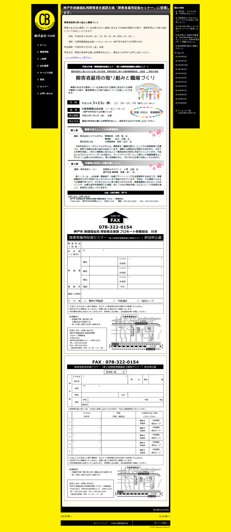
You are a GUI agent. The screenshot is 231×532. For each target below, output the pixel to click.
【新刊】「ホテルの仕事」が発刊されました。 (186, 12)
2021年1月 (182, 86)
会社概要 (44, 66)
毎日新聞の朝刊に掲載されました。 (187, 47)
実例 (42, 79)
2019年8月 (182, 103)
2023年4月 (182, 57)
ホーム (43, 45)
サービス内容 (46, 73)
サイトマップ (101, 523)
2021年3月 (182, 82)
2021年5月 (182, 73)
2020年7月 (182, 90)
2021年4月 (182, 78)
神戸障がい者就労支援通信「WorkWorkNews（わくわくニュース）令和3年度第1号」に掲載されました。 (187, 38)
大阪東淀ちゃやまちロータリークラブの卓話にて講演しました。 (187, 20)
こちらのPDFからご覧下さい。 (79, 58)
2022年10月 (183, 65)
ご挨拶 (43, 59)
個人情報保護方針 (120, 523)
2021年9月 (182, 69)
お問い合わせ (46, 93)
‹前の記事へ (66, 516)
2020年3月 (182, 99)
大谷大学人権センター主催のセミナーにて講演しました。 (187, 28)
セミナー (44, 86)
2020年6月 (182, 95)
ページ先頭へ (162, 523)
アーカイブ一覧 (187, 112)
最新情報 (44, 52)
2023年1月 (182, 61)
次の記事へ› (164, 516)
